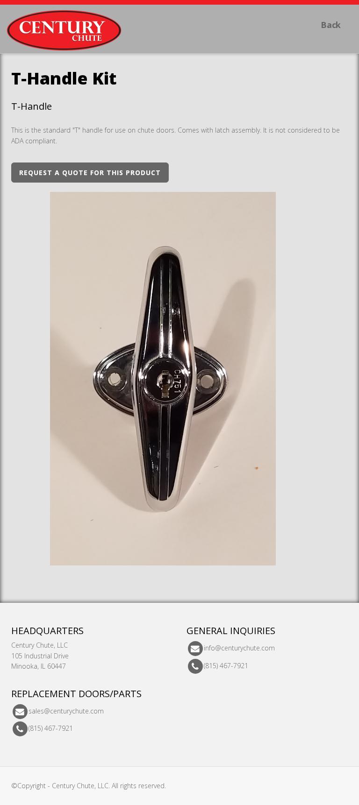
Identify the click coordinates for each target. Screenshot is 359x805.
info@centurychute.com (239, 648)
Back (331, 24)
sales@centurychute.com (66, 710)
